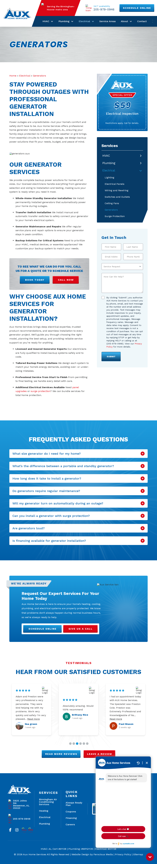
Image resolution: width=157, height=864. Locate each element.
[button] (78, 453)
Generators (39, 75)
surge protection (40, 391)
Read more (22, 720)
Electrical (24, 75)
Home (12, 75)
